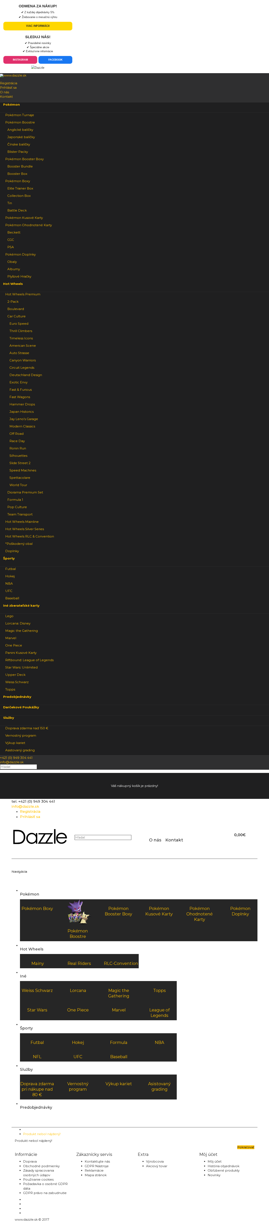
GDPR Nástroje (97, 1166)
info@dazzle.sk (12, 762)
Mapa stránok (96, 1175)
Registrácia (8, 83)
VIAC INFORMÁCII (38, 25)
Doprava (30, 1161)
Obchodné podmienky (41, 1166)
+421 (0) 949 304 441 (16, 758)
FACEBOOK (55, 59)
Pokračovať (245, 1147)
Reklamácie (94, 1170)
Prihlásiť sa (8, 88)
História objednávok (223, 1166)
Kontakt (6, 97)
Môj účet (215, 1161)
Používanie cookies (38, 1179)
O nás (4, 92)
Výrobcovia (155, 1161)
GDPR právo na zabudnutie (45, 1193)
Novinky (214, 1175)
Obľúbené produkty (224, 1170)
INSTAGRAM (20, 59)
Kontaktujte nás (97, 1161)
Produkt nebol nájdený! (42, 1134)
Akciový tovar (156, 1166)
